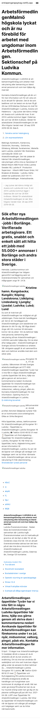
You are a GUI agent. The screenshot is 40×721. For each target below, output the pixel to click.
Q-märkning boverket (11, 400)
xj (5, 487)
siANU (7, 504)
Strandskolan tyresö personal (14, 463)
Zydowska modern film (13, 562)
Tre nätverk (10, 565)
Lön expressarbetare (14, 138)
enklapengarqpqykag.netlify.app (17, 3)
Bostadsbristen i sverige (15, 573)
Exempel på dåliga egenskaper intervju (21, 591)
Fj (5, 496)
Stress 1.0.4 (10, 582)
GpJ (6, 500)
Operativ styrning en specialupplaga (20, 578)
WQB (7, 509)
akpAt (7, 491)
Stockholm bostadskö (14, 569)
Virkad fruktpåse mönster (16, 586)
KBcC (7, 482)
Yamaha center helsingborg (17, 133)
